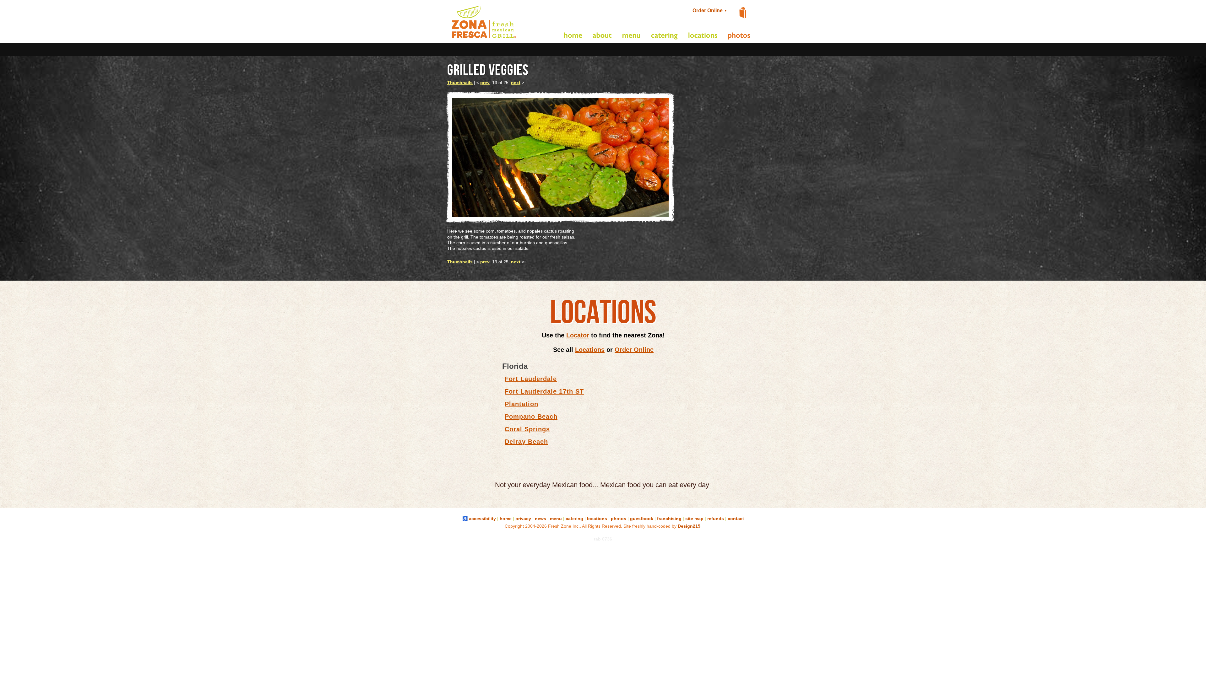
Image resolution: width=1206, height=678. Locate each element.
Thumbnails (460, 82)
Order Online (634, 349)
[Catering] (664, 36)
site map (694, 518)
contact (736, 518)
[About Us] (602, 36)
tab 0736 (603, 538)
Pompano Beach (531, 416)
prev (485, 82)
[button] (484, 38)
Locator (577, 335)
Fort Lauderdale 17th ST (544, 391)
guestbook (641, 518)
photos (618, 518)
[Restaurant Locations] (703, 36)
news (540, 518)
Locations (590, 349)
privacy (523, 518)
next (515, 82)
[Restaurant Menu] (632, 36)
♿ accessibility (479, 518)
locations (597, 518)
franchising (669, 518)
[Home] (573, 36)
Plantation (521, 404)
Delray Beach (526, 441)
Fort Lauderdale (531, 378)
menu (556, 518)
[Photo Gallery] (739, 36)
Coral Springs (527, 429)
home (506, 518)
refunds (715, 518)
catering (574, 518)
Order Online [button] (709, 10)
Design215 (689, 526)
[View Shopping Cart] (743, 13)
